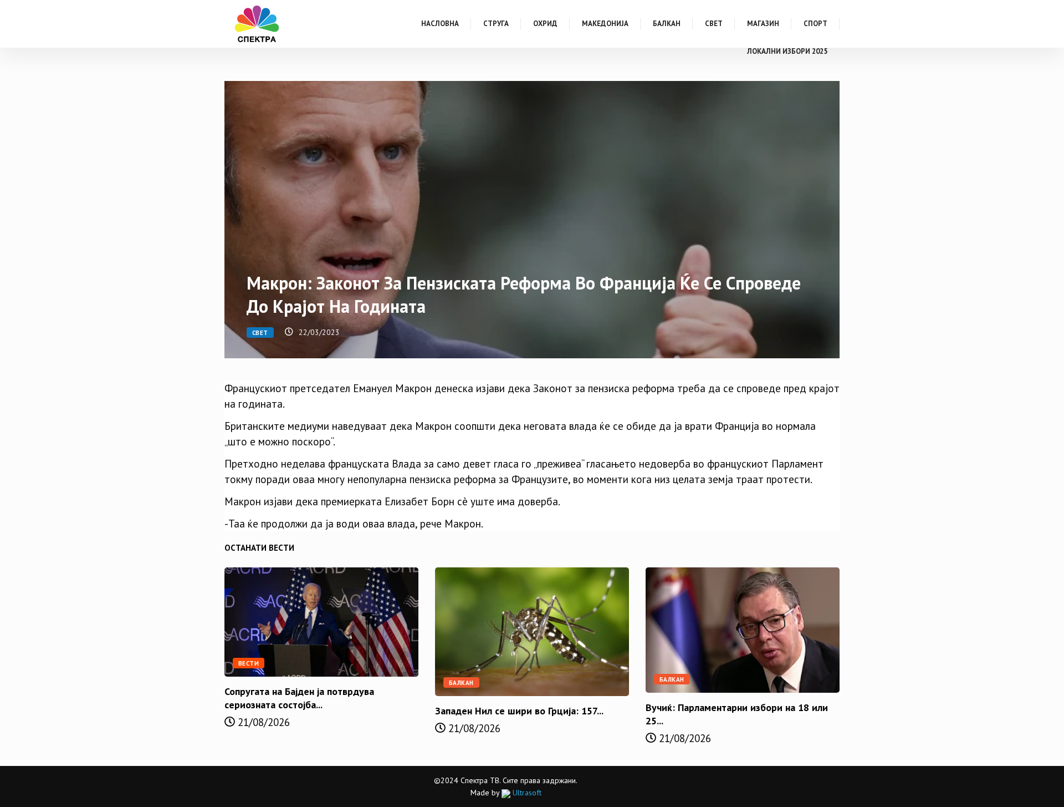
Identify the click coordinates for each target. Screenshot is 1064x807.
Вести (248, 663)
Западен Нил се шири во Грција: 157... (519, 710)
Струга (496, 23)
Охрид (545, 23)
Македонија (605, 23)
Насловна (440, 23)
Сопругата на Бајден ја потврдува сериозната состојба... (299, 698)
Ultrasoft (525, 793)
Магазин (763, 23)
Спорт (815, 23)
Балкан (667, 23)
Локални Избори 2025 (787, 51)
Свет (714, 23)
